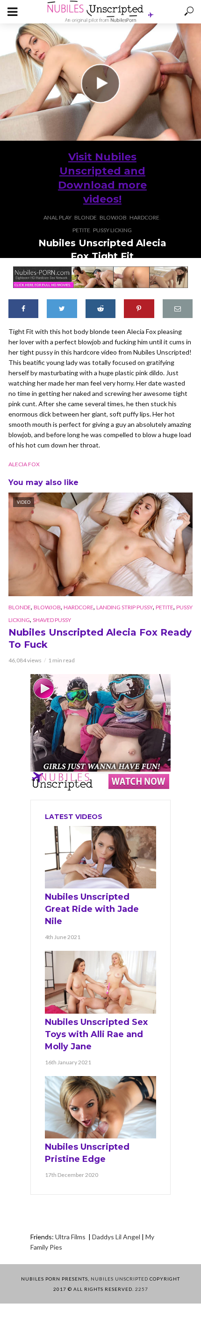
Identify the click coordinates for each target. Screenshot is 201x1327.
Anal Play (57, 217)
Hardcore (144, 217)
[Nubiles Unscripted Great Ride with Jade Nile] (100, 857)
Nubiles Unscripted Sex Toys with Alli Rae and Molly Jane (96, 1034)
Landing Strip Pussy (124, 607)
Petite (81, 230)
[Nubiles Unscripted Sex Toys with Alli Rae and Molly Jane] (100, 982)
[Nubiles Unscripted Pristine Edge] (100, 1107)
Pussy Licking (112, 230)
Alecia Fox (24, 464)
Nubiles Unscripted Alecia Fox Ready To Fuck (100, 638)
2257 (141, 1289)
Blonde (85, 217)
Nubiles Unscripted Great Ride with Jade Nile (92, 909)
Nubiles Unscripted (119, 1279)
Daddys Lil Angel (116, 1237)
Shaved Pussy (52, 619)
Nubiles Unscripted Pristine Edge (87, 1153)
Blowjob (113, 217)
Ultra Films (71, 1237)
